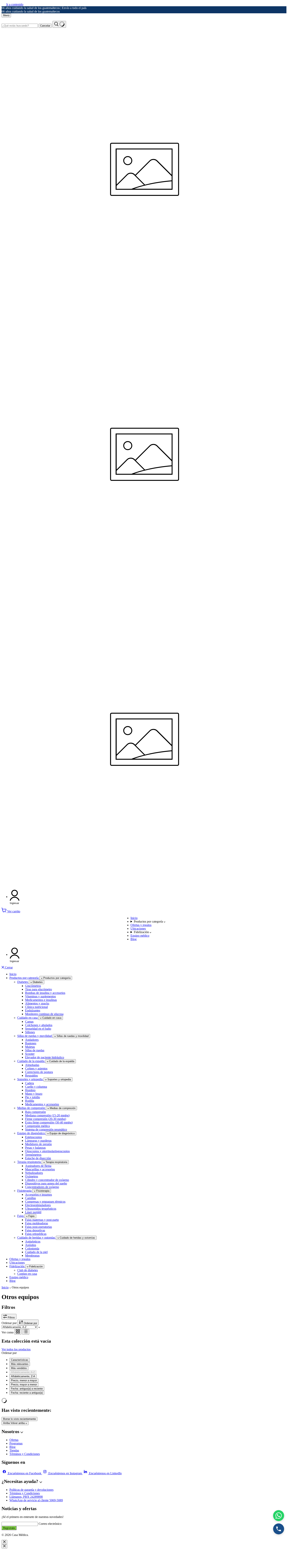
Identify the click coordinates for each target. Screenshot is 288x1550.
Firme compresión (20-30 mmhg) (45, 1119)
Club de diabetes (27, 1270)
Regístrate (9, 1528)
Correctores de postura (39, 1072)
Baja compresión (35, 1112)
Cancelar (45, 25)
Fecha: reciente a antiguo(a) (27, 1392)
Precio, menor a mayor (24, 1380)
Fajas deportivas (35, 1230)
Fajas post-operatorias (38, 1226)
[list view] (25, 1332)
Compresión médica (37, 1126)
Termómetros (33, 1154)
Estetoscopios (33, 1137)
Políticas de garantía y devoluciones (31, 1489)
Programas (16, 1443)
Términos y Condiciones (24, 1454)
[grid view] (17, 1332)
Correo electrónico (50, 1523)
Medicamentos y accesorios (42, 1104)
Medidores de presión (38, 1144)
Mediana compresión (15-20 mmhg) (47, 1115)
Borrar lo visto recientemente (19, 1418)
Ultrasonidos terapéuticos (40, 1208)
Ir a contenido (14, 4)
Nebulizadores (34, 1173)
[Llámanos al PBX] (278, 1528)
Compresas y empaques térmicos (45, 1201)
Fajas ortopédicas (35, 1234)
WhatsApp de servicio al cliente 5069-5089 (36, 1500)
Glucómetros (33, 985)
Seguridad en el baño (38, 1028)
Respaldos (31, 1075)
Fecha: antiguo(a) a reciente (27, 1388)
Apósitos (30, 1245)
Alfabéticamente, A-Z (23, 1372)
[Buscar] (59, 24)
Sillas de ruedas (34, 1050)
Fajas (20, 1216)
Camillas (30, 1198)
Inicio (134, 918)
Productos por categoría (149, 921)
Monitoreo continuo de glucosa (44, 1014)
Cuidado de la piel (36, 1252)
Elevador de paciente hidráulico (44, 1057)
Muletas (30, 1046)
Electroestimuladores (38, 1205)
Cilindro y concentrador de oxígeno (47, 1180)
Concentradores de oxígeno (42, 1187)
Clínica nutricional (36, 1007)
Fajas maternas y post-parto (42, 1219)
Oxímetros (31, 1176)
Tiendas (14, 1450)
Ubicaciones (138, 928)
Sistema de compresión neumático (46, 1129)
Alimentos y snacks (37, 1003)
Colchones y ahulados (38, 1025)
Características (19, 1359)
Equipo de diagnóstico (31, 1133)
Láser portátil (33, 1212)
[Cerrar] (4, 1542)
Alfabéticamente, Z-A (23, 1376)
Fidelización (142, 932)
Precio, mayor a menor (24, 1384)
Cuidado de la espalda (31, 1061)
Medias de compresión (31, 1108)
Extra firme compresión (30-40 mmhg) (49, 1122)
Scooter (29, 1053)
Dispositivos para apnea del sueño (46, 1183)
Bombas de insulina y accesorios (45, 993)
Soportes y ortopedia (30, 1079)
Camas (29, 1021)
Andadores (32, 1039)
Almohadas (32, 1065)
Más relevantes (19, 1364)
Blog (133, 939)
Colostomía (32, 1248)
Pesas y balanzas (35, 1147)
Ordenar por (9, 1323)
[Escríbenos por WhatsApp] (278, 1515)
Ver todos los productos (16, 1349)
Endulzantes (32, 1010)
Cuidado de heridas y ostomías (36, 1237)
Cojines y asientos (36, 1068)
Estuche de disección (38, 1158)
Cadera (29, 1083)
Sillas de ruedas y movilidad (35, 1036)
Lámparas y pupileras (38, 1140)
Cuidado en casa (27, 1017)
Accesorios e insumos (38, 1194)
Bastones (30, 1043)
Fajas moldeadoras (36, 1223)
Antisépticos (32, 1241)
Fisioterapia (24, 1190)
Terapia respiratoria (29, 1162)
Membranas (32, 1255)
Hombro (30, 1090)
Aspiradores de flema (38, 1165)
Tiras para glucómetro (38, 989)
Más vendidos (19, 1368)
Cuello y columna (36, 1086)
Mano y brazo (33, 1093)
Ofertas (13, 1440)
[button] (14, 897)
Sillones (30, 1032)
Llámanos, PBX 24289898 (26, 1496)
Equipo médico (139, 935)
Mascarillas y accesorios (40, 1169)
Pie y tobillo (32, 1097)
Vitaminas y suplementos (40, 996)
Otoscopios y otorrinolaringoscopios (47, 1151)
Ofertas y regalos (140, 925)
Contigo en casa (27, 1273)
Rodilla (29, 1100)
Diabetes (23, 982)
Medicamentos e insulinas (41, 1000)
